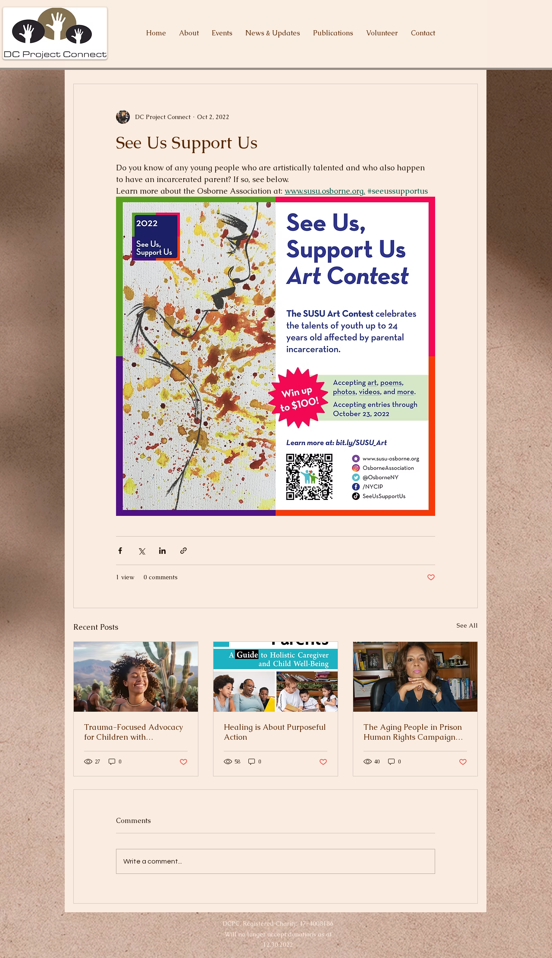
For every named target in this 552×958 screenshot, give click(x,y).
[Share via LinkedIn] (162, 551)
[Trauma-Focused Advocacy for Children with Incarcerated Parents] (136, 677)
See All (467, 625)
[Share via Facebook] (120, 551)
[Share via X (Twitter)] (141, 551)
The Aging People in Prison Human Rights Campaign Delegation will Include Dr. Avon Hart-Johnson (413, 732)
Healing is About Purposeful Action (275, 732)
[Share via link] (183, 551)
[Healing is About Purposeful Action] (275, 677)
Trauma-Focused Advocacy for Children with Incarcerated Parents (133, 732)
